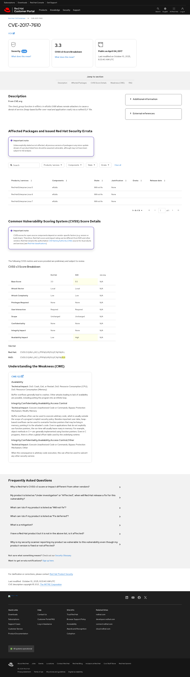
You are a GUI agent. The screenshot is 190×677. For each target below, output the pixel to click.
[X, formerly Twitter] (145, 598)
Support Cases (14, 624)
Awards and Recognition (76, 629)
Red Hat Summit (125, 664)
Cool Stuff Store (110, 664)
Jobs (33, 664)
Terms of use (38, 672)
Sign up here (48, 560)
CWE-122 (16, 376)
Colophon (71, 633)
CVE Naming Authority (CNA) (60, 241)
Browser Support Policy (76, 619)
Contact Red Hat (63, 664)
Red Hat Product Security (61, 574)
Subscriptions (9, 2)
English (165, 12)
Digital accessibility (75, 672)
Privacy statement (24, 672)
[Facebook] (139, 598)
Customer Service (15, 629)
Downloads (22, 2)
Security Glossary (63, 555)
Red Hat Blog (78, 664)
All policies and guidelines (55, 672)
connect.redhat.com (104, 624)
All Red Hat (174, 12)
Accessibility (72, 624)
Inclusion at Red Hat (93, 664)
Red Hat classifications (37, 243)
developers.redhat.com (105, 619)
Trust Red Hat (72, 614)
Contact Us (42, 614)
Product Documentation (18, 633)
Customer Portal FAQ (46, 619)
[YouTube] (133, 598)
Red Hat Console (37, 2)
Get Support (52, 2)
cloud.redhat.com (103, 629)
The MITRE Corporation (51, 584)
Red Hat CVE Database (16, 18)
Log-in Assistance (44, 624)
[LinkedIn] (126, 598)
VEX (10, 33)
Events (41, 664)
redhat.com (100, 614)
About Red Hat (23, 664)
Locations (50, 664)
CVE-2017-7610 (37, 18)
